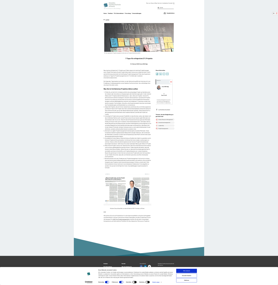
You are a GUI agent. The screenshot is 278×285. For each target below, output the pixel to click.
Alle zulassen (186, 270)
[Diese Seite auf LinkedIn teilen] (160, 73)
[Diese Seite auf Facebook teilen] (157, 73)
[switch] (121, 282)
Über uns (148, 3)
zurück (107, 20)
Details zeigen (156, 282)
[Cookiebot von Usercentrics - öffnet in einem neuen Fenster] (88, 282)
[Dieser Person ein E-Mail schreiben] (170, 82)
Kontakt (170, 3)
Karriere (160, 3)
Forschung (128, 13)
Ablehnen (186, 280)
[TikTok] (149, 266)
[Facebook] (141, 266)
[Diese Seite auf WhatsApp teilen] (163, 73)
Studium (110, 13)
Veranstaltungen (136, 13)
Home (105, 13)
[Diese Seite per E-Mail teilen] (167, 73)
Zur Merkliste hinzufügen (164, 109)
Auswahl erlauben (186, 275)
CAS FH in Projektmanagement (121, 219)
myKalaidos (165, 3)
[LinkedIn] (145, 266)
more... (164, 91)
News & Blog (154, 3)
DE (173, 3)
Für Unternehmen (119, 13)
